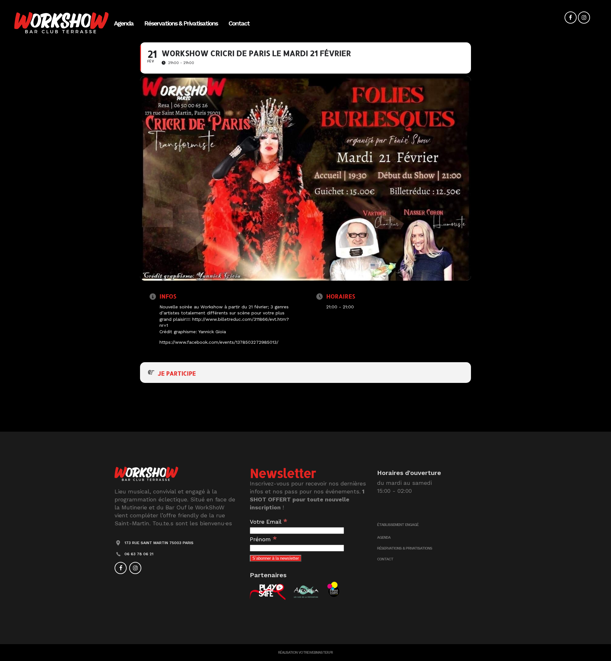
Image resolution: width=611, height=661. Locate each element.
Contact (385, 559)
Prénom (263, 539)
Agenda (383, 537)
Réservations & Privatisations (404, 548)
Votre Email (268, 521)
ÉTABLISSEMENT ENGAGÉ (397, 524)
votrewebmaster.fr (315, 652)
